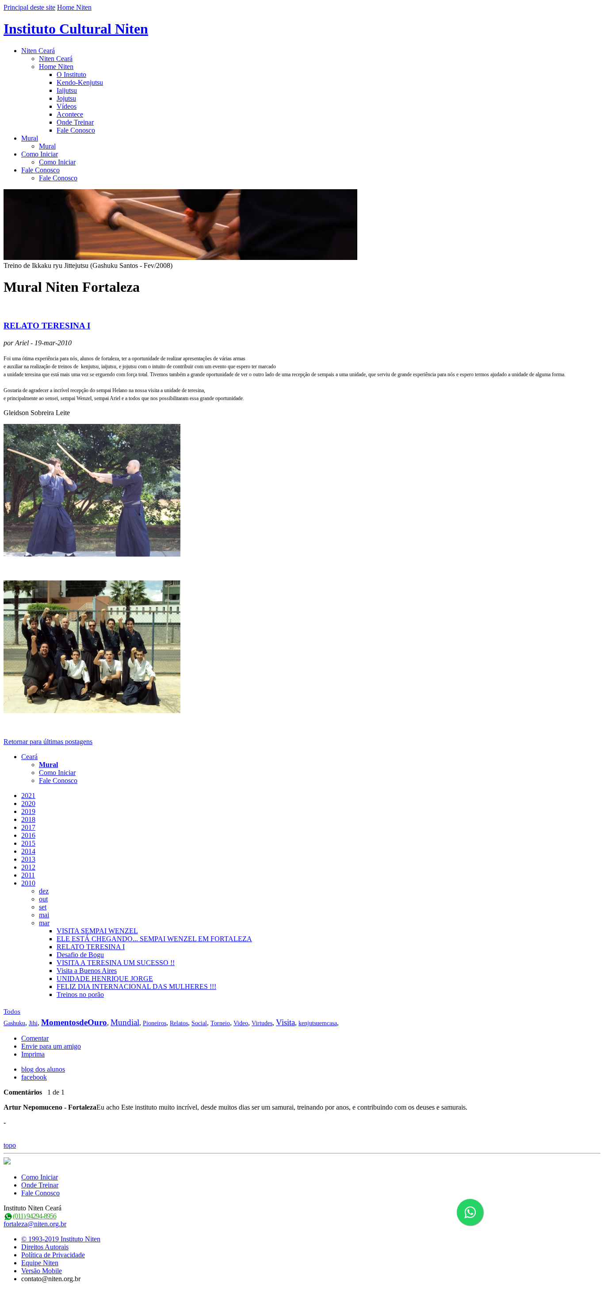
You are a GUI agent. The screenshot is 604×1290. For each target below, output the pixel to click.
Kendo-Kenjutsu (80, 82)
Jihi (33, 1023)
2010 (28, 883)
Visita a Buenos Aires (87, 970)
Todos (12, 1011)
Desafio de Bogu (80, 954)
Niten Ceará (38, 50)
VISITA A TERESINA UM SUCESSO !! (116, 962)
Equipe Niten (39, 1263)
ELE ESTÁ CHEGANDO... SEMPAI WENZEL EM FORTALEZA (154, 939)
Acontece (70, 114)
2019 (28, 811)
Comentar (35, 1038)
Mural (29, 138)
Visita (285, 1022)
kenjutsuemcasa (317, 1023)
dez (44, 891)
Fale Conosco (76, 130)
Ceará (29, 756)
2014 (28, 851)
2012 (28, 867)
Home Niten (74, 7)
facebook (34, 1077)
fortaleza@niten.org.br (35, 1224)
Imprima (33, 1054)
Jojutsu (66, 98)
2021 (28, 795)
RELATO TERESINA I (47, 325)
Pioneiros (154, 1023)
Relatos (179, 1023)
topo (10, 1145)
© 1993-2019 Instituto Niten (60, 1239)
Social (199, 1023)
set (42, 907)
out (43, 899)
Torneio (220, 1023)
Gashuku (14, 1023)
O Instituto (71, 74)
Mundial (125, 1022)
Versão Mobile (41, 1271)
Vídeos (66, 106)
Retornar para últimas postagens (48, 741)
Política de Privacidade (53, 1255)
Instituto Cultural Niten (76, 29)
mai (44, 915)
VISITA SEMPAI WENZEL (97, 931)
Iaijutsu (67, 90)
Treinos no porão (80, 994)
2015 (28, 843)
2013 (28, 859)
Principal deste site (29, 7)
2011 (28, 875)
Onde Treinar (75, 122)
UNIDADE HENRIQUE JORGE (105, 978)
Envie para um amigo (51, 1046)
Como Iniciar (39, 154)
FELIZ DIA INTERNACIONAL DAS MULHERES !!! (136, 986)
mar (44, 923)
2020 (28, 803)
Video (240, 1023)
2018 (28, 819)
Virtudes (262, 1023)
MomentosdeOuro (74, 1022)
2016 (28, 835)
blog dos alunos (43, 1069)
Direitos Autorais (45, 1247)
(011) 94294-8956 (34, 1216)
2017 (28, 827)
